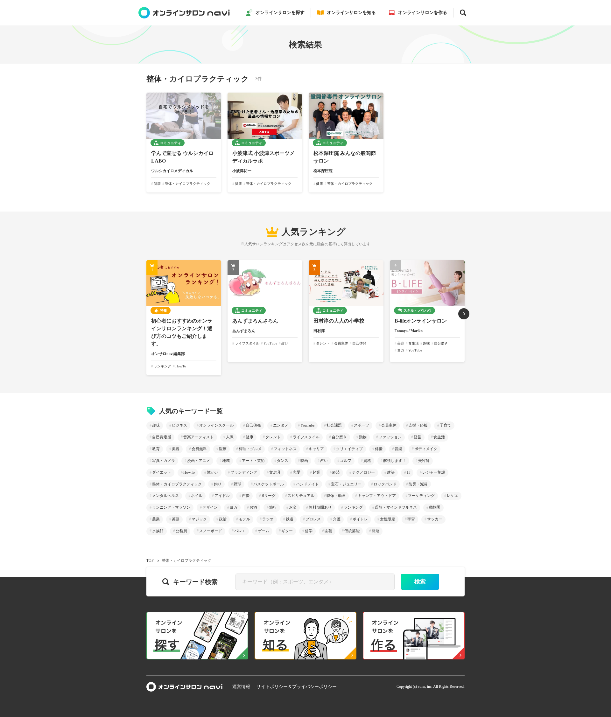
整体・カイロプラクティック (177, 484)
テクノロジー (363, 472)
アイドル (222, 495)
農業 (156, 519)
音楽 (398, 449)
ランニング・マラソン (171, 507)
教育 (156, 449)
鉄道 (289, 519)
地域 (226, 460)
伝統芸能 (352, 531)
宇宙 (411, 519)
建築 (391, 472)
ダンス (282, 460)
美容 (175, 449)
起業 (316, 472)
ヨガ (233, 507)
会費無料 (199, 449)
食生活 (439, 437)
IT (408, 472)
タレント (273, 437)
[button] (463, 313)
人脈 (230, 437)
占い (324, 460)
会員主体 (389, 425)
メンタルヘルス (165, 495)
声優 (245, 495)
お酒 (253, 507)
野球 (237, 484)
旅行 (273, 507)
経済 (336, 472)
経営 (417, 437)
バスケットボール (268, 484)
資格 (367, 460)
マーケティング (421, 495)
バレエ (240, 531)
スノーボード (210, 531)
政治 (223, 519)
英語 (175, 519)
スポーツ (361, 425)
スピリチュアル (301, 495)
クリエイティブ (349, 449)
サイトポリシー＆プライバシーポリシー (296, 686)
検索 (420, 581)
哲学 (309, 531)
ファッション (390, 437)
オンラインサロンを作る (422, 12)
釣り (217, 484)
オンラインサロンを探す (280, 12)
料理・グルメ (250, 449)
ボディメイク (425, 449)
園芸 (328, 531)
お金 (293, 507)
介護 (337, 519)
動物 (363, 437)
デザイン (210, 507)
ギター (287, 531)
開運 (375, 531)
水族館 (158, 531)
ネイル (196, 495)
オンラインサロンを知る (351, 12)
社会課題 (334, 425)
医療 (223, 449)
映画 (304, 460)
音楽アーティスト (198, 437)
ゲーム (263, 531)
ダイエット (161, 472)
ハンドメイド (307, 484)
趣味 (156, 425)
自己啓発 (253, 425)
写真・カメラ (163, 460)
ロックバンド (385, 484)
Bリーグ (269, 495)
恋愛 (296, 472)
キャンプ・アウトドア (377, 495)
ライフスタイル (306, 437)
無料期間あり (320, 507)
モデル (244, 519)
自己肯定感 (161, 437)
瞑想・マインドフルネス (396, 507)
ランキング (353, 507)
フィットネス (285, 449)
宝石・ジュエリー (346, 484)
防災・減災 (418, 484)
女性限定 (387, 519)
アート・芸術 (253, 460)
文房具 (275, 472)
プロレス (313, 519)
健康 (249, 437)
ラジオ (268, 519)
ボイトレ (360, 519)
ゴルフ (345, 460)
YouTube (307, 425)
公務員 (181, 531)
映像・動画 (336, 495)
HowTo (189, 472)
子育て (445, 425)
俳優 (379, 449)
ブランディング (243, 472)
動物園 (434, 507)
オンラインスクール (216, 425)
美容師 (424, 460)
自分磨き (339, 437)
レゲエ (452, 495)
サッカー (434, 519)
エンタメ (280, 425)
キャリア (316, 449)
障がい (212, 472)
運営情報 (241, 686)
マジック (199, 519)
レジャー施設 (433, 472)
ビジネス (179, 425)
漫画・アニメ (198, 460)
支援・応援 (418, 425)
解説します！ (394, 460)
